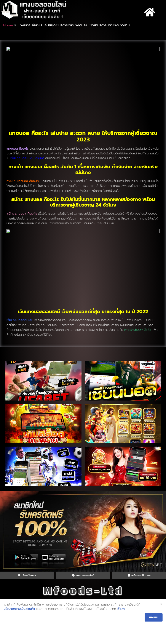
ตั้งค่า (121, 609)
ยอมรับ (153, 617)
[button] (150, 12)
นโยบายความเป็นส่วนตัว (19, 609)
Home (8, 25)
